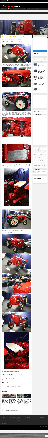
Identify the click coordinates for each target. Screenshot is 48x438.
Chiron (44, 154)
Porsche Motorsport (42, 160)
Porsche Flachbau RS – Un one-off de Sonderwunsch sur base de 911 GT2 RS (27, 401)
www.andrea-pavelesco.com (38, 181)
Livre (42, 157)
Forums (9, 10)
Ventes (45, 165)
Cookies (2, 432)
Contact (11, 0)
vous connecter (8, 410)
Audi (6, 8)
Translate (40, 54)
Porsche (10, 8)
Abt (41, 149)
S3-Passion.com (19, 0)
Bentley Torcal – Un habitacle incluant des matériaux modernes (41, 83)
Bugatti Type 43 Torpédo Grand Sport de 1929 (25, 378)
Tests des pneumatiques (42, 419)
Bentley (28, 8)
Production (35, 162)
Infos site (15, 0)
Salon (41, 163)
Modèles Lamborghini (19, 418)
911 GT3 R (35, 149)
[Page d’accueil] (2, 9)
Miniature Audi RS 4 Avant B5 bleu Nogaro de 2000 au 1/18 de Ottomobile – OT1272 (42, 65)
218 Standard (6, 371)
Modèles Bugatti (27, 417)
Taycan (44, 163)
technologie (35, 165)
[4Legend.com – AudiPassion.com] (11, 5)
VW (33, 8)
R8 (42, 162)
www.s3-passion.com (37, 178)
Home (3, 34)
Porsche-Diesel (13, 371)
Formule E (44, 155)
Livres (43, 0)
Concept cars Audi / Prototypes (5, 422)
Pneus (42, 8)
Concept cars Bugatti (27, 419)
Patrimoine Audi (4, 423)
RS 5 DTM (38, 163)
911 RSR (39, 149)
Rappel (35, 163)
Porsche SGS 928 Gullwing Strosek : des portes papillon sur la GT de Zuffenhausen (12, 401)
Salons (14, 10)
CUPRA (37, 8)
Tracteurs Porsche (13, 39)
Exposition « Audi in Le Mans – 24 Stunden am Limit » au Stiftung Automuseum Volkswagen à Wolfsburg (40, 77)
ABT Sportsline (36, 151)
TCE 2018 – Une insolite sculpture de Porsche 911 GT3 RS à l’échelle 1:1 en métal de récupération (9, 378)
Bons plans (37, 0)
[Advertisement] (24, 17)
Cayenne (41, 154)
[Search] (45, 59)
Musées (26, 0)
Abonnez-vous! (35, 172)
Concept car (35, 155)
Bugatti (23, 8)
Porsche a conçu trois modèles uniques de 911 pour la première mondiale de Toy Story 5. (5, 401)
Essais (4, 10)
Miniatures (33, 0)
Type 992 (39, 165)
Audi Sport (35, 152)
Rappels (41, 0)
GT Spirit (35, 157)
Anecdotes (29, 0)
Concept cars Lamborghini (19, 420)
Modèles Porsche (12, 417)
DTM (38, 155)
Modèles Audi (4, 418)
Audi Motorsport (43, 151)
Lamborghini (17, 8)
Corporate (3, 417)
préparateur (39, 162)
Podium (35, 160)
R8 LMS (45, 162)
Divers (23, 0)
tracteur (17, 371)
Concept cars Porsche (11, 421)
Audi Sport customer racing (41, 152)
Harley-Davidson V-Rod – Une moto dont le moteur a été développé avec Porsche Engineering (20, 401)
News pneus (42, 417)
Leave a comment (18, 39)
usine (42, 165)
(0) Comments (41, 67)
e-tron (41, 155)
